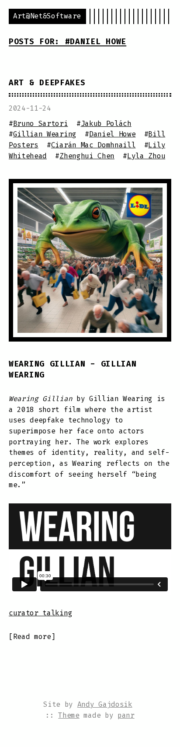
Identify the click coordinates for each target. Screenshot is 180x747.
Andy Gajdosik (104, 704)
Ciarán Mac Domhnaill (93, 145)
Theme (68, 715)
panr (126, 715)
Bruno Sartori (40, 123)
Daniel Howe (112, 134)
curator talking (40, 613)
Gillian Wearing (44, 134)
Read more (32, 636)
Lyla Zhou (146, 156)
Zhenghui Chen (86, 156)
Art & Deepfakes (47, 83)
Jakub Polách (106, 123)
